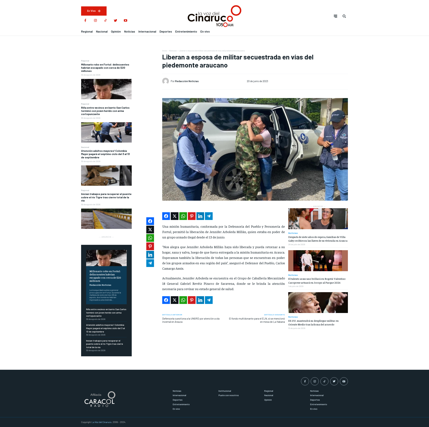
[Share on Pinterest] (192, 216)
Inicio (164, 50)
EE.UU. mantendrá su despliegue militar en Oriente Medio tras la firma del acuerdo (313, 322)
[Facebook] (85, 20)
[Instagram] (95, 20)
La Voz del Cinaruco (101, 422)
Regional (85, 60)
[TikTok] (105, 20)
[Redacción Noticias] (166, 81)
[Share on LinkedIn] (200, 216)
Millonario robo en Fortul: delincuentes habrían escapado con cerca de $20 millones (105, 67)
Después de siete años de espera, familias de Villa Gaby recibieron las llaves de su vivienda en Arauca (317, 238)
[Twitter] (115, 20)
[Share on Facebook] (166, 216)
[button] (344, 16)
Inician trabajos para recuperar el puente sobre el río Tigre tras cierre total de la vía (106, 197)
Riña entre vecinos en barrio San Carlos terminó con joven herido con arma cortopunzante (105, 111)
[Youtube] (125, 20)
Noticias (173, 50)
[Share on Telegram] (209, 216)
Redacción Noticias (100, 284)
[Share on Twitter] (174, 216)
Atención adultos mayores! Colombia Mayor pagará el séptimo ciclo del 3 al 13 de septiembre (105, 154)
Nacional (85, 147)
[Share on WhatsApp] (183, 216)
